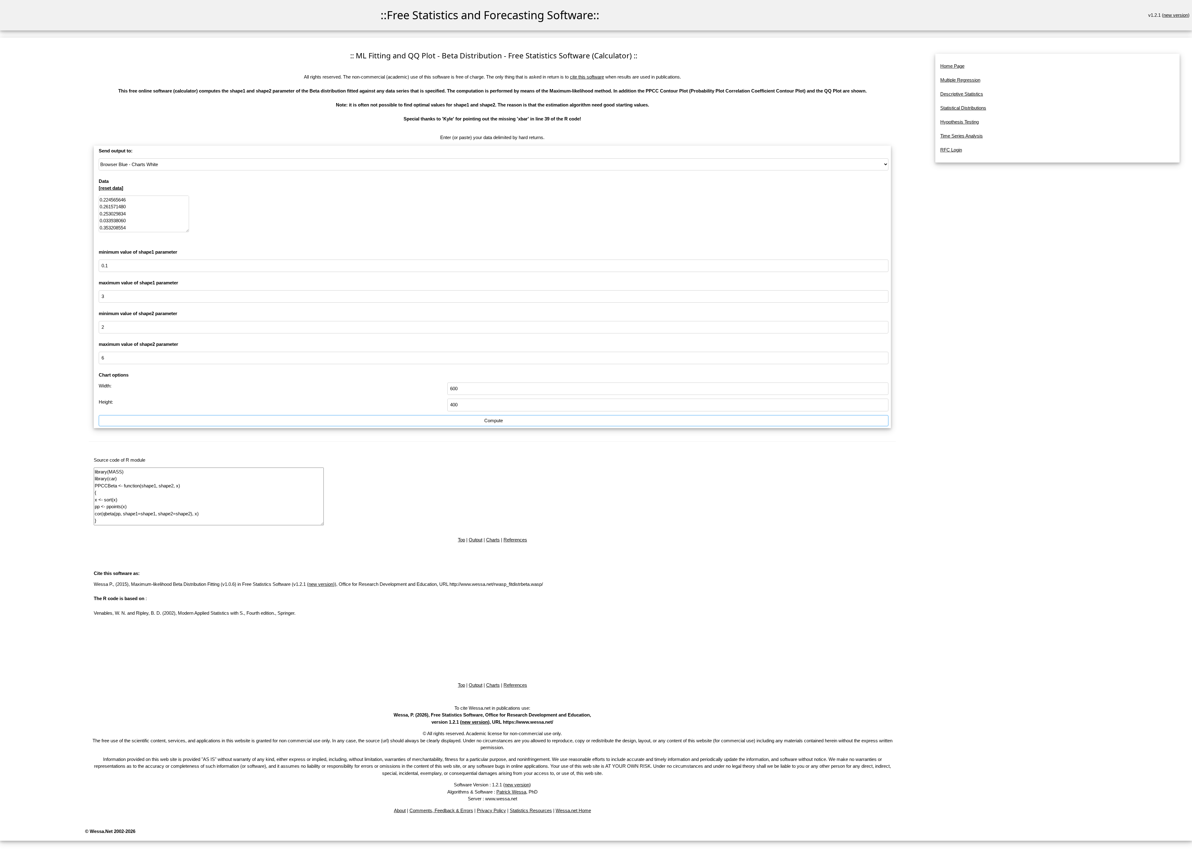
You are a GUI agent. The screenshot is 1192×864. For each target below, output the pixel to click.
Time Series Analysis (961, 135)
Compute (493, 420)
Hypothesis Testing (959, 121)
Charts (493, 539)
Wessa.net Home (573, 810)
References (515, 539)
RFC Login (951, 149)
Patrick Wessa (511, 791)
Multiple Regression (960, 80)
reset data (111, 188)
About (400, 810)
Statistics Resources (531, 810)
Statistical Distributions (963, 108)
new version (1175, 15)
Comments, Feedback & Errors (441, 810)
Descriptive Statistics (961, 94)
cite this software (587, 76)
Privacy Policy (491, 810)
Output (475, 539)
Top (461, 539)
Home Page (952, 66)
